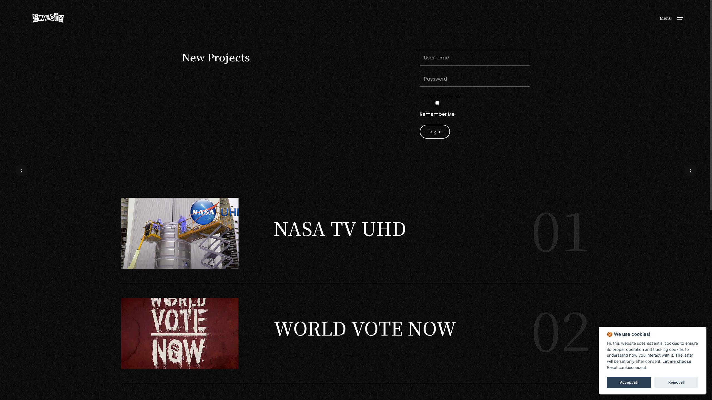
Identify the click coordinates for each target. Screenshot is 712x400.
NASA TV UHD (340, 227)
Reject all (676, 382)
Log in (435, 131)
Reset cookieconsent (626, 367)
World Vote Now (365, 327)
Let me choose (676, 361)
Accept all (628, 382)
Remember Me (437, 114)
